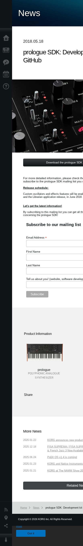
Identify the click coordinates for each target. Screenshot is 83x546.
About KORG (7, 540)
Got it (30, 533)
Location (7, 518)
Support (7, 87)
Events (7, 74)
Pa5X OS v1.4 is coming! (62, 457)
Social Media (7, 526)
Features (7, 62)
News (7, 510)
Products (7, 50)
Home (7, 38)
